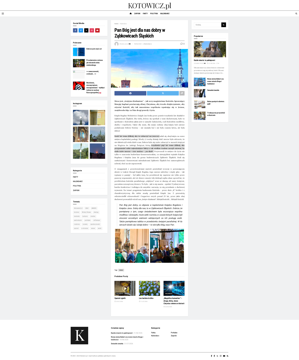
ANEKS (94, 208)
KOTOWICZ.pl (149, 5)
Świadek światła (213, 90)
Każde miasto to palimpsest (204, 60)
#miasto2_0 (78, 208)
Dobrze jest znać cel (94, 49)
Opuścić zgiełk (120, 298)
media (93, 216)
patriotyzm (78, 220)
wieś (99, 228)
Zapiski (137, 14)
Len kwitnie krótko (146, 298)
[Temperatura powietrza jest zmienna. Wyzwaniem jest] (97, 117)
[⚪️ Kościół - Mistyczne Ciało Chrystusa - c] (97, 134)
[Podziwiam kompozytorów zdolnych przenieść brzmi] (80, 134)
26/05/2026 (168, 307)
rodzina (77, 224)
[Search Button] (223, 24)
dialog (96, 212)
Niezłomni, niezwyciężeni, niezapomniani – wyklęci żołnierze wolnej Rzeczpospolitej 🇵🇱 (95, 88)
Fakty (145, 14)
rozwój (85, 224)
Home (116, 24)
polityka (87, 220)
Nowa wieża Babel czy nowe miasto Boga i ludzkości (215, 81)
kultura (85, 216)
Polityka (154, 14)
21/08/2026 (211, 63)
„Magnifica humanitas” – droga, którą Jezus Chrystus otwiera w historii (174, 301)
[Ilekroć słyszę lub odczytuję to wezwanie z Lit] (97, 151)
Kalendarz (164, 14)
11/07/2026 (143, 301)
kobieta (77, 216)
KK (130, 44)
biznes (76, 212)
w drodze (85, 228)
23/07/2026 (119, 301)
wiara (121, 270)
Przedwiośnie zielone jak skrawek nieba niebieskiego (94, 62)
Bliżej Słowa (86, 212)
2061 (87, 208)
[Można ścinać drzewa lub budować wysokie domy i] (80, 151)
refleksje (96, 220)
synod (76, 228)
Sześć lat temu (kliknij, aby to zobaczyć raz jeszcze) (137, 136)
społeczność (95, 224)
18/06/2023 (138, 44)
